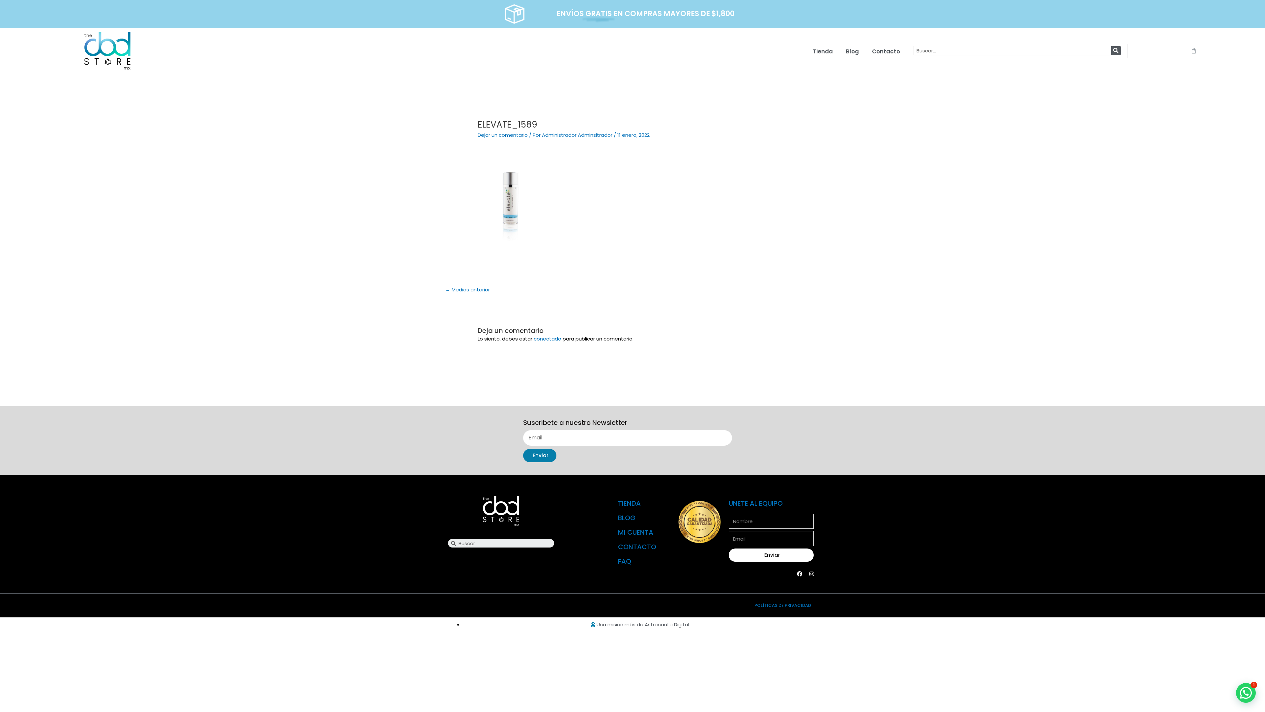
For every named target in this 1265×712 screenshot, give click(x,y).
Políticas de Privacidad (782, 605)
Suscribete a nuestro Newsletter (575, 423)
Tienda (823, 51)
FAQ (624, 561)
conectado (547, 338)
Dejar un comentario (503, 135)
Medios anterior (467, 289)
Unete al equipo (756, 503)
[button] (1246, 693)
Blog (852, 51)
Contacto (886, 51)
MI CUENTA (635, 532)
